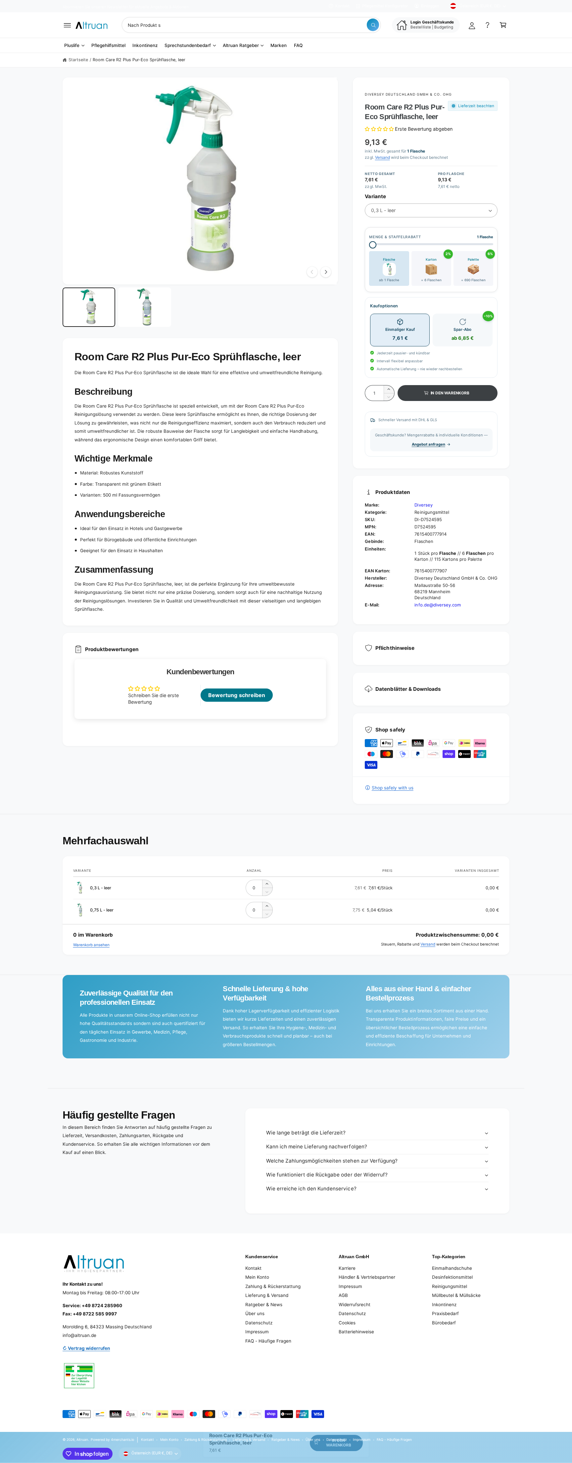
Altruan (82, 1439)
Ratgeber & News (263, 1304)
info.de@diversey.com (437, 604)
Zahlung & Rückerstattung (273, 1286)
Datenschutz (258, 1322)
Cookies (347, 1322)
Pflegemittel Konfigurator (385, 6)
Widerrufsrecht (354, 1304)
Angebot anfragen (428, 444)
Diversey (423, 505)
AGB (343, 1295)
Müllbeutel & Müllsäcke (456, 1295)
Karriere (347, 1268)
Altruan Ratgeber (241, 45)
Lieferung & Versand (266, 1295)
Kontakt (342, 6)
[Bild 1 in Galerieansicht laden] (89, 307)
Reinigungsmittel (449, 1286)
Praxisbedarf (445, 1313)
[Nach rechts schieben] (325, 272)
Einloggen (430, 6)
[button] (67, 25)
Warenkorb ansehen (91, 945)
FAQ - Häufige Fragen (268, 1341)
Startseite (78, 59)
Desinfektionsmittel (452, 1277)
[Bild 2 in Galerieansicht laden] (144, 307)
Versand (382, 157)
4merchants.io (122, 1439)
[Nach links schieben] (312, 272)
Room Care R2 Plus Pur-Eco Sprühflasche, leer (139, 59)
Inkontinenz (444, 1304)
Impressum (257, 1331)
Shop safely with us (392, 787)
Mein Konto (257, 1277)
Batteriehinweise (356, 1331)
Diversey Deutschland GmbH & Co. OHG (408, 94)
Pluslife (71, 45)
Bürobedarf (444, 1322)
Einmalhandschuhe (452, 1268)
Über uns (254, 1313)
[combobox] (251, 25)
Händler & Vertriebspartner (367, 1277)
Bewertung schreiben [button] (236, 695)
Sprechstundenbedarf (188, 45)
